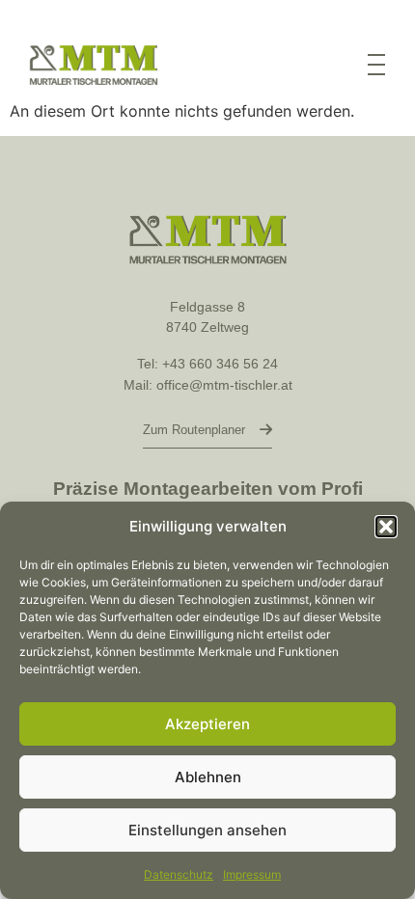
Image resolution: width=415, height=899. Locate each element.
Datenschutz (178, 874)
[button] (386, 526)
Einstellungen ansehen (207, 830)
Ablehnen (208, 777)
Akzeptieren (207, 724)
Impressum (252, 874)
